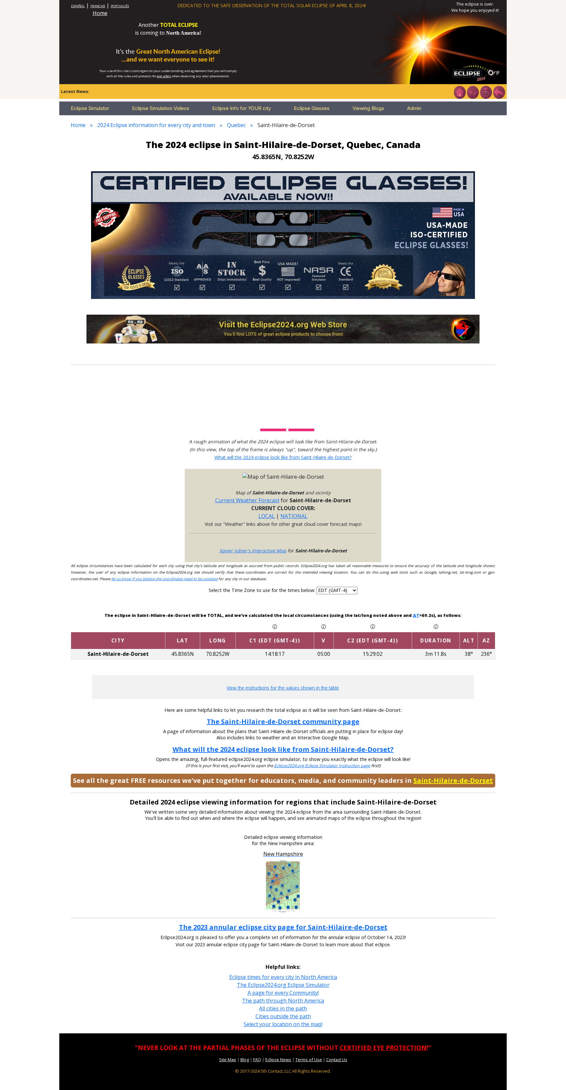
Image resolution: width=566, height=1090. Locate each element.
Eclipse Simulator (90, 108)
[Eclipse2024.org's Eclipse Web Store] (283, 328)
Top (551, 1075)
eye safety (164, 76)
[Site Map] (486, 92)
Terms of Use (308, 1059)
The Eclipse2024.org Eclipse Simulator (283, 984)
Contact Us (336, 1059)
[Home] (459, 92)
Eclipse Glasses (312, 108)
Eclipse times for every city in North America (283, 977)
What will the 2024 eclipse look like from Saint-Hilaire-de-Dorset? (283, 457)
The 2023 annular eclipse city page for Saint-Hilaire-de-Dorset (283, 927)
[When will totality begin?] (372, 626)
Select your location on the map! (283, 1024)
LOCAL (266, 516)
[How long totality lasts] (436, 626)
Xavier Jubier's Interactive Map (252, 550)
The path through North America (283, 1000)
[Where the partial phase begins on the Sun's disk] (323, 626)
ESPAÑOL (78, 6)
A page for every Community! (283, 992)
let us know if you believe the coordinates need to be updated (164, 578)
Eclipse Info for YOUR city (241, 108)
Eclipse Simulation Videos (160, 108)
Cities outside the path (283, 1016)
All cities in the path (283, 1008)
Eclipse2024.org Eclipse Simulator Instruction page (322, 765)
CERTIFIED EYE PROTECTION (383, 1047)
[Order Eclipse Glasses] (472, 92)
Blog (244, 1059)
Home (100, 13)
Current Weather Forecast (247, 500)
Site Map (227, 1059)
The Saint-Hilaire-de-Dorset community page (283, 721)
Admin (414, 108)
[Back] (499, 92)
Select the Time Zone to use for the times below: (262, 590)
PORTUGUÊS (120, 6)
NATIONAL (294, 516)
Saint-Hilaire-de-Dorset (453, 780)
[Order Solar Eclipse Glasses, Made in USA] (283, 234)
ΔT (416, 615)
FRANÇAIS (97, 6)
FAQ (257, 1059)
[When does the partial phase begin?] (275, 626)
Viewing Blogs (368, 108)
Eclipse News (278, 1059)
